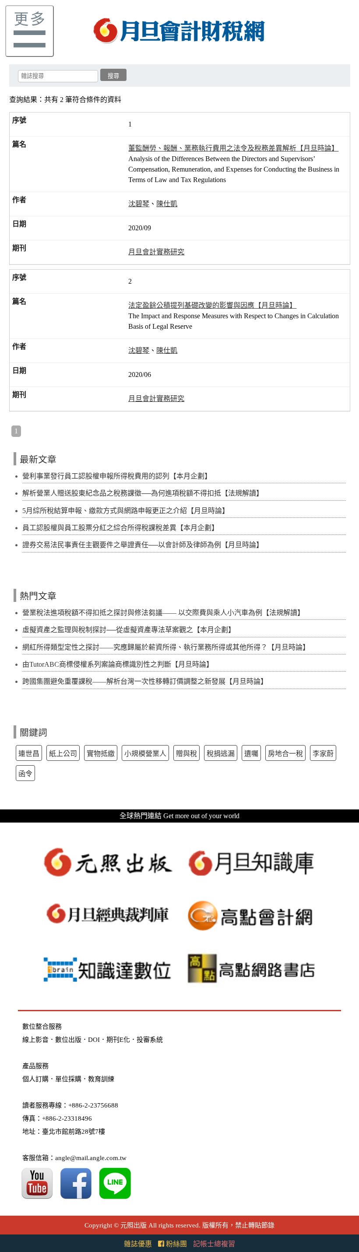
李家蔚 (323, 753)
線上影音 (35, 1039)
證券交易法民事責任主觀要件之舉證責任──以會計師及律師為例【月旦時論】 (142, 545)
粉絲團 (175, 1244)
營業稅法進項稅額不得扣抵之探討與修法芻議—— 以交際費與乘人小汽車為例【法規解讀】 (163, 612)
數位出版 (68, 1039)
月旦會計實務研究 (156, 252)
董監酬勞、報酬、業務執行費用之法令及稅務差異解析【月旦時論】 (233, 148)
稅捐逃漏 (221, 753)
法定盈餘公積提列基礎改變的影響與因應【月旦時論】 (212, 305)
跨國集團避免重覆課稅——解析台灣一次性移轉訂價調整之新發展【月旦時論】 (144, 681)
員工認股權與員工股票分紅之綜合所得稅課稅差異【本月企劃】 (120, 527)
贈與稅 (186, 753)
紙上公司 (63, 753)
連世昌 (28, 753)
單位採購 (68, 1079)
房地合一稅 (285, 753)
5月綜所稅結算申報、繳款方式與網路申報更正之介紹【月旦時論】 (125, 510)
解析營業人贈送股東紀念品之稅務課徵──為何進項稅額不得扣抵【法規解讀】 (142, 493)
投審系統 (150, 1039)
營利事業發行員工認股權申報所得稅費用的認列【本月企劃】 (116, 476)
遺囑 (251, 753)
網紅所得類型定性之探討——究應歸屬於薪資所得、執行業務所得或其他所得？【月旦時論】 (166, 647)
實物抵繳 (101, 753)
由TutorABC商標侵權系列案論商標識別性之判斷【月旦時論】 (117, 664)
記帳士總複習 (214, 1244)
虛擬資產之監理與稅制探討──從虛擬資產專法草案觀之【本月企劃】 (128, 629)
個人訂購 (35, 1079)
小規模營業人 (145, 753)
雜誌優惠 (138, 1244)
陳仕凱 (166, 203)
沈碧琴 (138, 203)
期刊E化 (118, 1039)
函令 (25, 773)
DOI (94, 1039)
